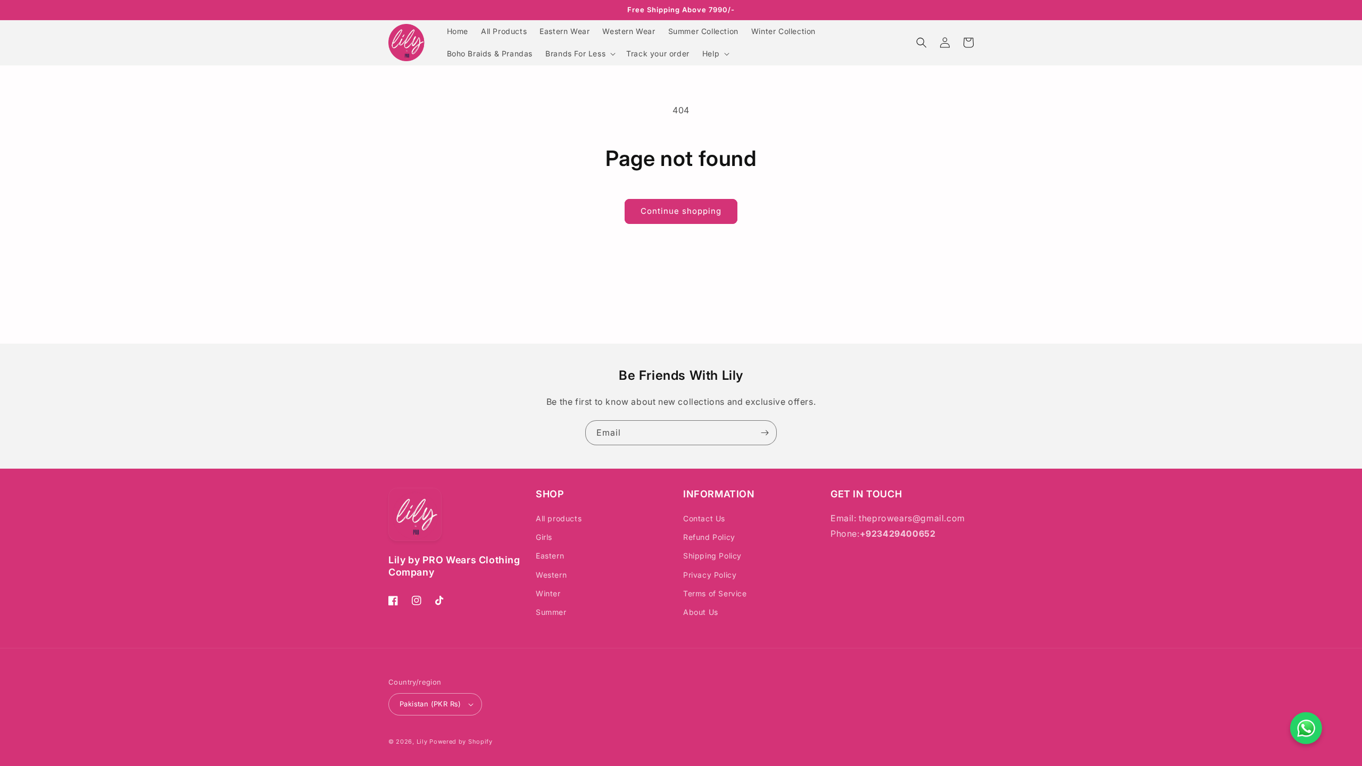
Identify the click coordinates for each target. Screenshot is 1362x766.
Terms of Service (715, 593)
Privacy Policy (709, 574)
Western (551, 574)
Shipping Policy (712, 555)
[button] (579, 54)
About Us (700, 612)
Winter (548, 593)
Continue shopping (681, 211)
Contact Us (704, 518)
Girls (544, 537)
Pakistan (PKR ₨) (430, 704)
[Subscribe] (764, 432)
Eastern (550, 555)
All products (559, 518)
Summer (551, 612)
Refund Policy (709, 537)
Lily (422, 741)
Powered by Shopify (461, 741)
